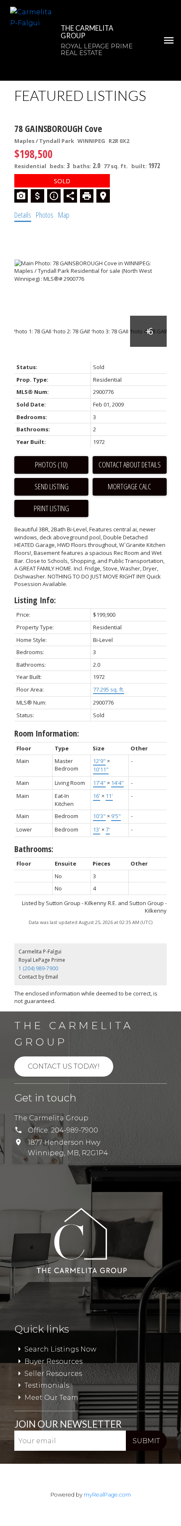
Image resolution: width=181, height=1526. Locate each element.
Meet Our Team (51, 1398)
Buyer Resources (53, 1361)
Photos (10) (51, 464)
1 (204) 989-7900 (38, 968)
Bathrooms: (33, 849)
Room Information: (46, 733)
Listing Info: (35, 600)
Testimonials (46, 1385)
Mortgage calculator (130, 486)
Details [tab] (22, 215)
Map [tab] (63, 215)
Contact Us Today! (64, 1066)
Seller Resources (53, 1374)
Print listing (51, 508)
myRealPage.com (107, 1495)
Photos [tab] (44, 215)
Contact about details (129, 464)
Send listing (52, 486)
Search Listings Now (60, 1349)
